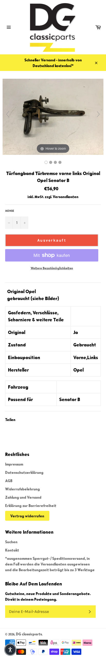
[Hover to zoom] (53, 116)
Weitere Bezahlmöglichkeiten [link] (52, 268)
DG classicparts (29, 633)
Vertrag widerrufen (27, 515)
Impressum (14, 464)
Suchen (11, 541)
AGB (8, 480)
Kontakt (12, 550)
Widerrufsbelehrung (22, 488)
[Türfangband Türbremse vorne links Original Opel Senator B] (46, 162)
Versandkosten (65, 196)
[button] (10, 649)
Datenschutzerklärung (24, 472)
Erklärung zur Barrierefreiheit (30, 505)
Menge (9, 211)
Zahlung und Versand (23, 497)
